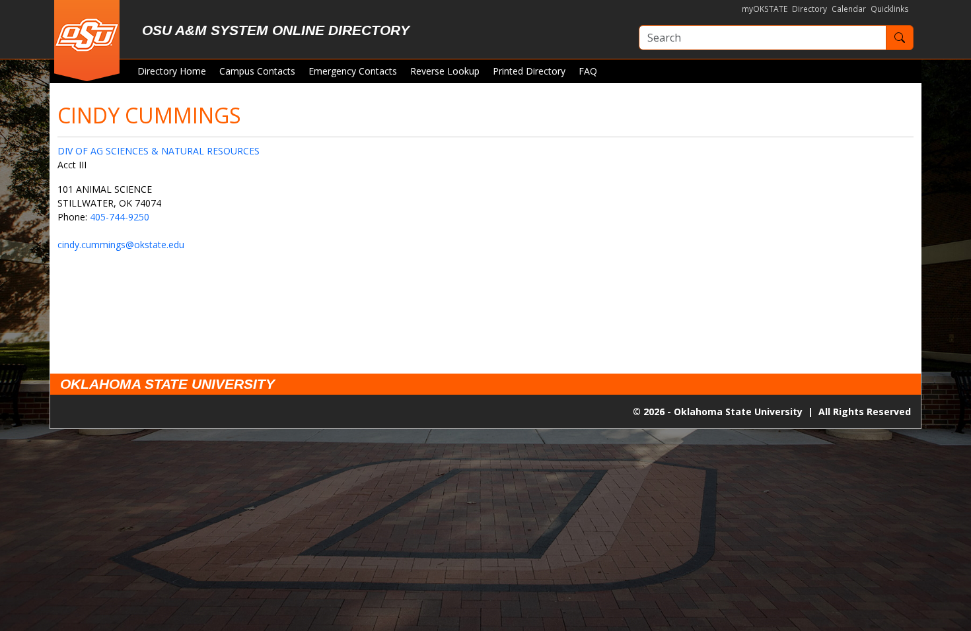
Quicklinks (890, 9)
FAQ (588, 71)
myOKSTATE (764, 9)
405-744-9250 (119, 217)
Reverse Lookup (445, 71)
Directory (809, 9)
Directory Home (171, 71)
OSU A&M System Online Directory (276, 30)
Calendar (849, 9)
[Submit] (900, 37)
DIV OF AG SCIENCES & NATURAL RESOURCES (158, 151)
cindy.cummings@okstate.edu (120, 244)
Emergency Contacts (352, 71)
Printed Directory (529, 71)
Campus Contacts (257, 71)
